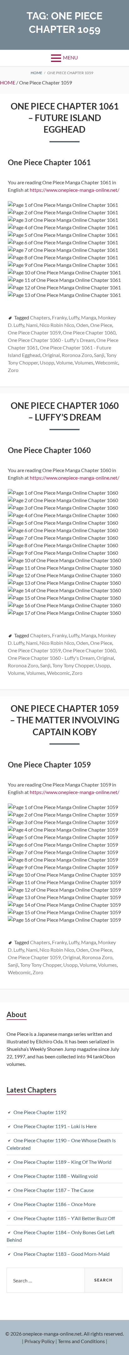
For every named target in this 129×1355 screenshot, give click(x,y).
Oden (82, 325)
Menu (70, 57)
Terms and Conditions (81, 1341)
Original (51, 355)
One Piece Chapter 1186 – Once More (54, 1204)
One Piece (101, 325)
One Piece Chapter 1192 (39, 1112)
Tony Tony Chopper (73, 665)
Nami (32, 325)
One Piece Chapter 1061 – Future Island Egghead (65, 118)
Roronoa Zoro (77, 355)
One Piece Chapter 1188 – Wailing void (55, 1176)
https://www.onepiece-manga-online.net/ (74, 190)
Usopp (47, 362)
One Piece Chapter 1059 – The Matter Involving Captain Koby (64, 720)
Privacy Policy (39, 1341)
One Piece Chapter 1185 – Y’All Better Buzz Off (64, 1218)
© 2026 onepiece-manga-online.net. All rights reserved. (64, 1334)
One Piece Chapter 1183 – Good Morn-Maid (61, 1254)
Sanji (99, 355)
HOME (7, 82)
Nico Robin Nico (56, 325)
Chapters (40, 317)
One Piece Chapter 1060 (89, 332)
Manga (88, 317)
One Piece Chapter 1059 (34, 332)
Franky (59, 317)
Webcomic (106, 362)
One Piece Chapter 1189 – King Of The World (62, 1162)
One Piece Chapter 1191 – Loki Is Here (54, 1126)
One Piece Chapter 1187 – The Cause (53, 1190)
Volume (64, 362)
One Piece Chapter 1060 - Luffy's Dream (51, 340)
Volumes (84, 362)
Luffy (74, 317)
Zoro (13, 370)
